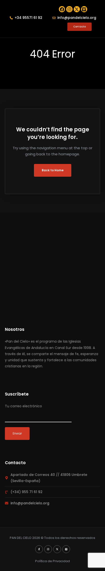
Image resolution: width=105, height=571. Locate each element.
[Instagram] (69, 9)
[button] (12, 27)
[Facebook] (62, 9)
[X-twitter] (77, 9)
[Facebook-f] (39, 549)
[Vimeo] (84, 9)
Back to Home (52, 170)
